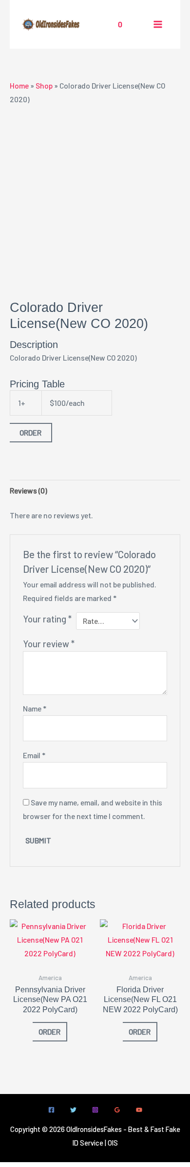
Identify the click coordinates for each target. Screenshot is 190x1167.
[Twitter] (73, 1110)
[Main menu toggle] (158, 24)
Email (34, 755)
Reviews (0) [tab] (28, 490)
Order (30, 432)
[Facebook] (51, 1110)
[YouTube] (139, 1110)
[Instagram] (95, 1110)
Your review (49, 643)
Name (34, 708)
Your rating (47, 618)
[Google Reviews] (117, 1110)
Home (19, 85)
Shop (44, 85)
